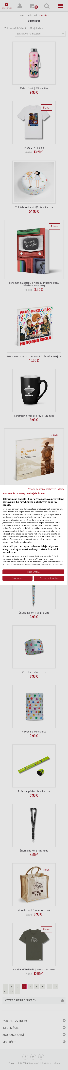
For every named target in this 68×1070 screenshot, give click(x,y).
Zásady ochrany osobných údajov (46, 489)
